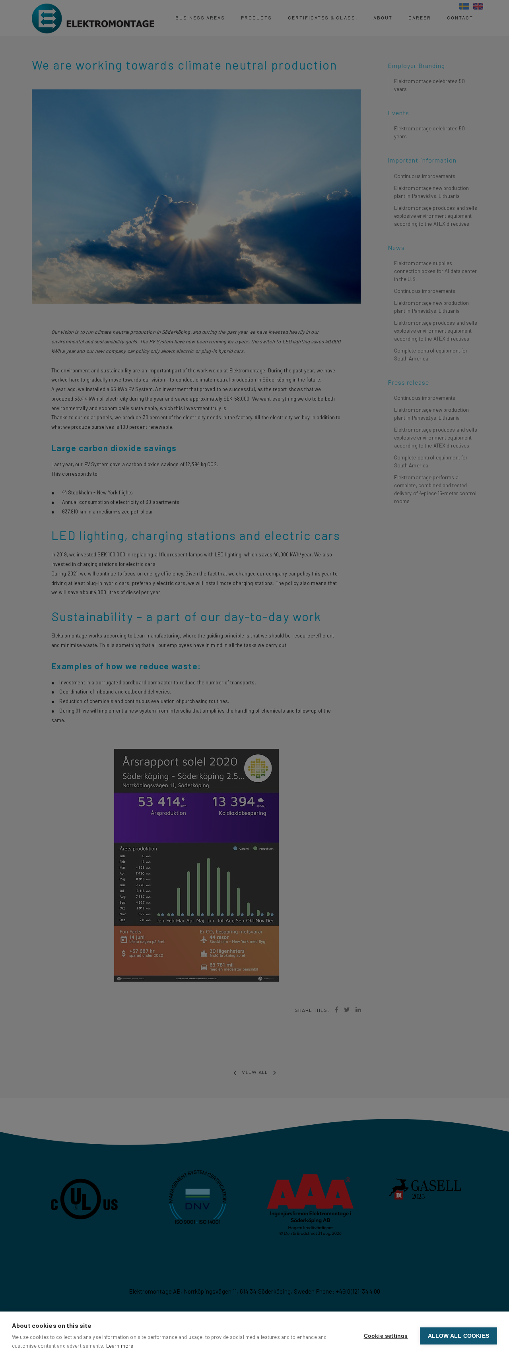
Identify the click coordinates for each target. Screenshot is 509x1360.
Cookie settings (386, 1336)
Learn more (119, 1346)
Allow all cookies (458, 1336)
